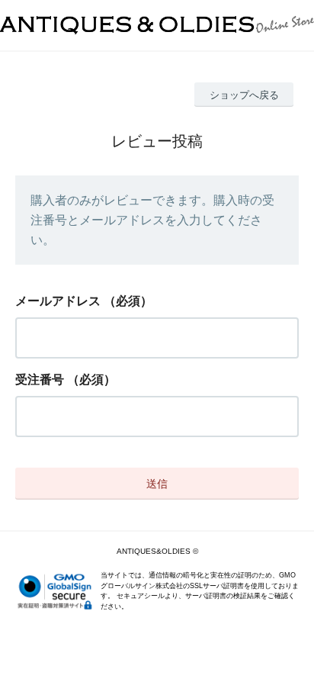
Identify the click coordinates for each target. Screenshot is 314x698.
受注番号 (39, 379)
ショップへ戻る (244, 95)
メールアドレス (58, 300)
